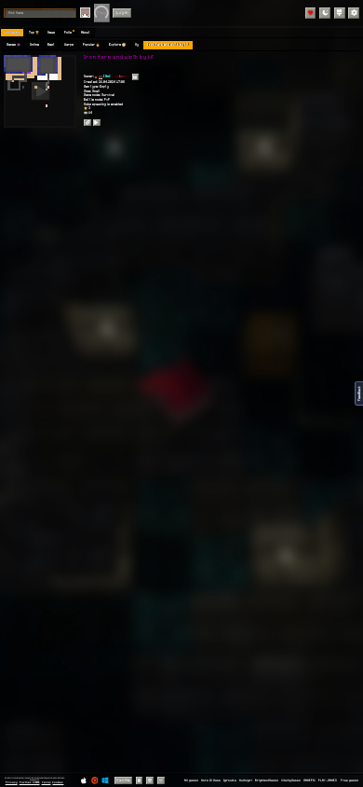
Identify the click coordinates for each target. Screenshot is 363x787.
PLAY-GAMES (327, 780)
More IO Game (211, 780)
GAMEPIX (309, 780)
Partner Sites (30, 782)
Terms (46, 782)
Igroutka (229, 780)
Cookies (57, 782)
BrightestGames (266, 780)
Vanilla (123, 780)
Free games (349, 780)
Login (122, 12)
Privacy (12, 782)
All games (191, 780)
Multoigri (245, 780)
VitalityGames (291, 780)
